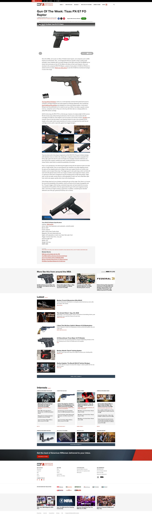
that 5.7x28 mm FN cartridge (49, 105)
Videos (38, 18)
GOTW (48, 249)
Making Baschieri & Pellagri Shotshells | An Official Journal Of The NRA (45, 405)
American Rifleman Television (44, 390)
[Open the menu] (106, 4)
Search (38, 476)
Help (38, 474)
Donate (50, 1)
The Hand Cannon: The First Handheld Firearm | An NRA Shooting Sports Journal (66, 411)
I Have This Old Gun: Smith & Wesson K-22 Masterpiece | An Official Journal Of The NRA (66, 405)
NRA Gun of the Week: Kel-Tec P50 (51, 254)
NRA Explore (79, 472)
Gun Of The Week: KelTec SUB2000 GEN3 (53, 257)
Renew (47, 1)
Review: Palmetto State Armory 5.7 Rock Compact (55, 259)
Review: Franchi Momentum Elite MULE (69, 300)
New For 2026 (68, 4)
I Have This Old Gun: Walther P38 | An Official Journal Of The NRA (45, 420)
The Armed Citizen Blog (87, 407)
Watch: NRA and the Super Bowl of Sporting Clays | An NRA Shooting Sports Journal (45, 412)
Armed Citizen (97, 4)
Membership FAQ (100, 472)
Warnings (57, 513)
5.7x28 (65, 249)
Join (44, 1)
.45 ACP (85, 117)
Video (51, 18)
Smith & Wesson (68, 407)
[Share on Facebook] (58, 18)
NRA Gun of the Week (86, 4)
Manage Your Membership (102, 474)
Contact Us (39, 471)
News (61, 4)
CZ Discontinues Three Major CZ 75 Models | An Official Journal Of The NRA (46, 286)
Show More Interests (82, 444)
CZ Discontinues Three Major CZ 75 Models (71, 338)
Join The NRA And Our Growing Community (65, 507)
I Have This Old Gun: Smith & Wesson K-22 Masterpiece (74, 325)
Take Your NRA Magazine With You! (45, 507)
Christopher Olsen (83, 249)
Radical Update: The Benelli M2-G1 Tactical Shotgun (73, 363)
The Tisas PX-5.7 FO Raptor (49, 102)
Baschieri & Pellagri (41, 407)
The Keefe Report (101, 430)
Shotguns (40, 408)
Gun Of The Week (76, 249)
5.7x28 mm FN (61, 249)
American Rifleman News (103, 390)
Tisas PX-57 (56, 249)
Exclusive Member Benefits (102, 471)
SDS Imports (50, 224)
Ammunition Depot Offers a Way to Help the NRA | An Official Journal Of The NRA (65, 286)
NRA (111, 408)
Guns (53, 249)
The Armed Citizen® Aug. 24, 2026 (68, 313)
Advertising (39, 469)
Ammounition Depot (101, 408)
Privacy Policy (39, 513)
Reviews (76, 4)
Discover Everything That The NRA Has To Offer (85, 507)
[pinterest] (64, 18)
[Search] (114, 4)
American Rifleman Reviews (44, 430)
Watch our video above (61, 68)
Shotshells (48, 407)
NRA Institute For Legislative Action (83, 471)
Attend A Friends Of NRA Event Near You (105, 507)
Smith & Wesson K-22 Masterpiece (66, 408)
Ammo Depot (108, 408)
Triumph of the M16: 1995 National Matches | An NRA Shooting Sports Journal (84, 286)
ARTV (38, 426)
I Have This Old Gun (63, 330)
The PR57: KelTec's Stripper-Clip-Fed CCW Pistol (54, 256)
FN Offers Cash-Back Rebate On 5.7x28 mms (53, 261)
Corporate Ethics (51, 513)
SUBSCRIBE (43, 456)
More (46, 297)
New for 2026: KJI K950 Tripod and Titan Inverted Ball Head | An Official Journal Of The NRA (106, 411)
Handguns (54, 18)
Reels (51, 249)
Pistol (72, 249)
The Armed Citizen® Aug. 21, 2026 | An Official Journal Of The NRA (85, 405)
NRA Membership (100, 469)
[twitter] (61, 18)
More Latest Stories (81, 376)
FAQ (37, 472)
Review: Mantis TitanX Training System (69, 351)
